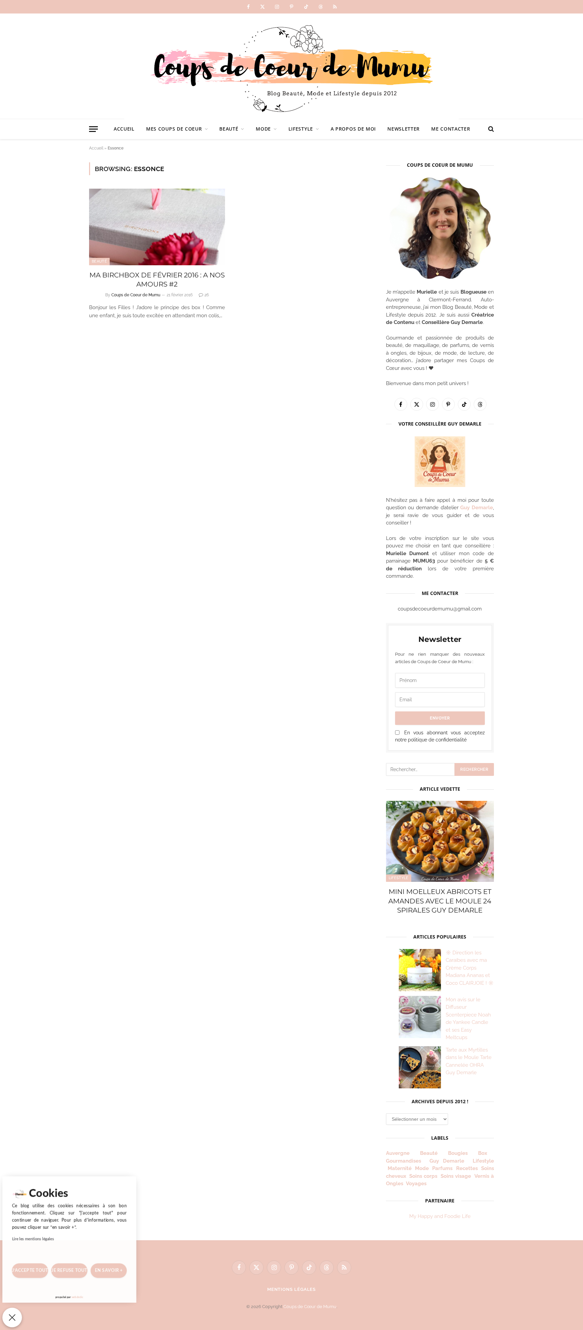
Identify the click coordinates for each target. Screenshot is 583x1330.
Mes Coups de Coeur (174, 129)
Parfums (442, 1168)
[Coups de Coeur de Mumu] (291, 66)
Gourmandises (403, 1161)
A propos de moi (353, 129)
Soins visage (456, 1176)
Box (485, 1153)
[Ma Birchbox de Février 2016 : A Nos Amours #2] (157, 227)
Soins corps (423, 1176)
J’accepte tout (32, 1268)
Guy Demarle (476, 508)
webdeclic (82, 1297)
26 (206, 295)
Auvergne (398, 1153)
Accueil (124, 129)
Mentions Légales (291, 1289)
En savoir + (115, 1268)
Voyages (416, 1183)
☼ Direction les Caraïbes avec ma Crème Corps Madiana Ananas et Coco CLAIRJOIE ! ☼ (470, 968)
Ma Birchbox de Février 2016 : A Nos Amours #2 (157, 279)
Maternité (400, 1168)
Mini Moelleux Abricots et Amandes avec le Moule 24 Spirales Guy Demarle (439, 901)
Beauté (228, 129)
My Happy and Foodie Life (440, 1216)
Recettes (467, 1168)
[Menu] (93, 129)
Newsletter (403, 129)
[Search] (490, 129)
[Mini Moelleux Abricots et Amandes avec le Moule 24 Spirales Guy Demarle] (440, 841)
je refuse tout (73, 1268)
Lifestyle (300, 129)
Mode (263, 129)
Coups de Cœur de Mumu (309, 1306)
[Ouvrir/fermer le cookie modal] (12, 1317)
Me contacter (450, 129)
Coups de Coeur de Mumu (135, 295)
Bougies (458, 1153)
